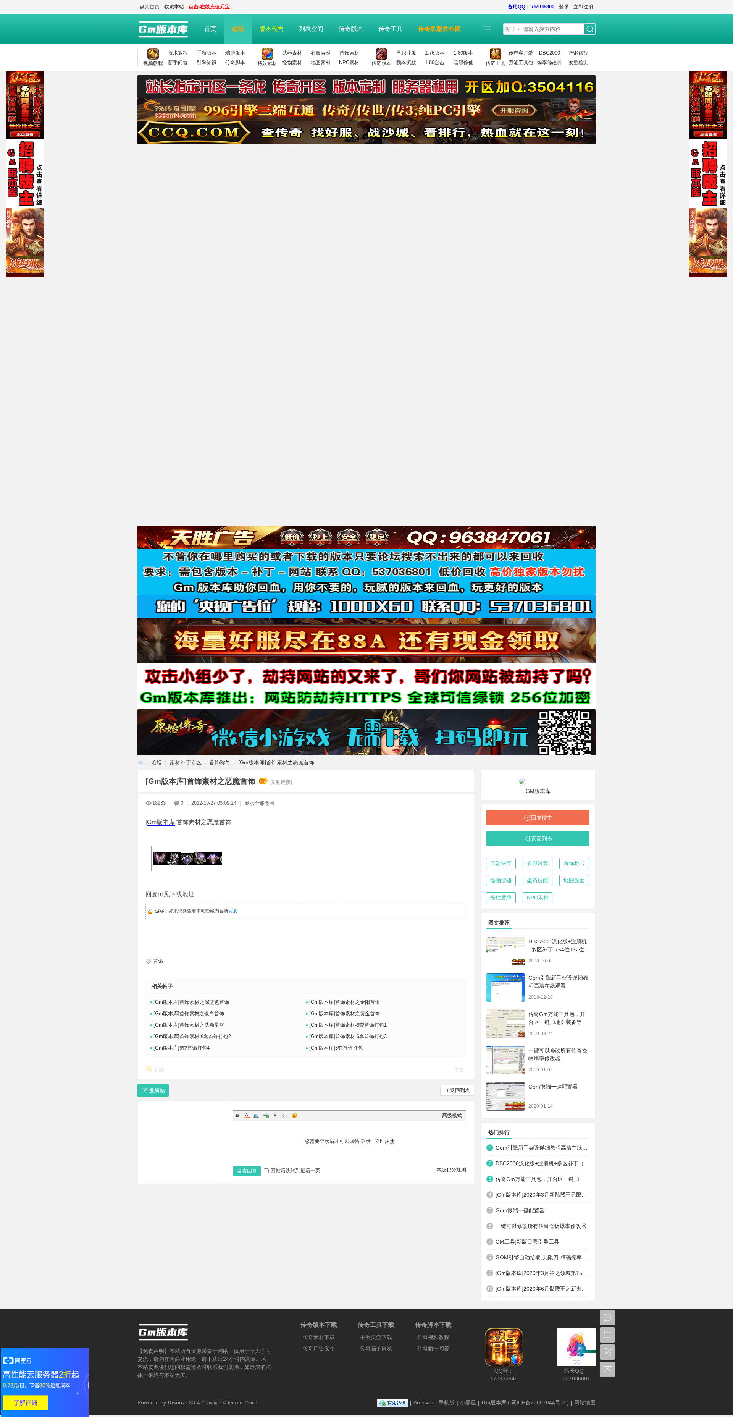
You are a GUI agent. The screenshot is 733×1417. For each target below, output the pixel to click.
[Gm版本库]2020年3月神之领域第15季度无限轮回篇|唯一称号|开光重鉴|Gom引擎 (542, 1273)
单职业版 (406, 53)
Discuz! (177, 1402)
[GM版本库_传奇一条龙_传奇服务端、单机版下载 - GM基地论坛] (167, 29)
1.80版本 (463, 53)
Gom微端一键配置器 (553, 1087)
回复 (232, 911)
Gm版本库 (161, 822)
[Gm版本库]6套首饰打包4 (181, 1048)
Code (285, 1115)
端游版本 (235, 53)
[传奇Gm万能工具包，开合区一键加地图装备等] (505, 1023)
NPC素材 (349, 62)
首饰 (158, 961)
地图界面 (574, 880)
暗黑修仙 (463, 62)
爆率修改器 (549, 62)
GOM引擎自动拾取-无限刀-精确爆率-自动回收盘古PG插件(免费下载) (542, 1257)
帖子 (510, 29)
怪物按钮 (501, 880)
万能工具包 (521, 62)
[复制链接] (280, 782)
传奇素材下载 (319, 1337)
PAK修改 (578, 53)
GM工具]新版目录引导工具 (527, 1242)
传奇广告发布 (319, 1348)
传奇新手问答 (433, 1348)
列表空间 (311, 29)
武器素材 (292, 53)
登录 (564, 7)
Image (256, 1115)
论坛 (238, 29)
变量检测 (578, 62)
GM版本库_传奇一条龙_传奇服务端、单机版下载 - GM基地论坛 (140, 762)
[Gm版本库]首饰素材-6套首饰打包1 (348, 1025)
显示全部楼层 (259, 803)
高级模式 (452, 1115)
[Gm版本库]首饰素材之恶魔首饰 (276, 762)
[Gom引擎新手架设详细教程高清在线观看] (505, 987)
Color (246, 1115)
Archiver (423, 1402)
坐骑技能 (537, 880)
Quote (275, 1115)
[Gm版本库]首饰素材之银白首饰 (188, 1013)
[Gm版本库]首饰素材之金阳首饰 (344, 1002)
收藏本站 (174, 7)
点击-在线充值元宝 (209, 7)
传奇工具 (390, 29)
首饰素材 (349, 53)
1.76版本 (434, 53)
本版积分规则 (451, 1170)
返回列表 (460, 1090)
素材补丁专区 (186, 762)
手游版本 (206, 53)
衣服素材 (321, 53)
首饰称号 (220, 762)
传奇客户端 (521, 53)
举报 (459, 1069)
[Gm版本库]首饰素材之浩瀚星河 (188, 1025)
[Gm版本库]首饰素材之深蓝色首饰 (191, 1002)
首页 (210, 29)
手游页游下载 (376, 1337)
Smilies (294, 1115)
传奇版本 (351, 29)
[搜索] (589, 29)
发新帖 (157, 1090)
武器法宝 (501, 863)
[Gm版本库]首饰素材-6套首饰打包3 (348, 1036)
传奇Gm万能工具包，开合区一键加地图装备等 (542, 1179)
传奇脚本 (235, 62)
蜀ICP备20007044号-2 (538, 1402)
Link (266, 1115)
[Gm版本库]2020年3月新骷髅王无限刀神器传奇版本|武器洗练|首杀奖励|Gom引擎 (542, 1195)
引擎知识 (206, 62)
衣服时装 (537, 863)
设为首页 (150, 7)
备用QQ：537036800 (531, 7)
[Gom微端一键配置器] (505, 1096)
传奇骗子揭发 (376, 1348)
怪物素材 (292, 62)
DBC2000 (549, 53)
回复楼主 (541, 818)
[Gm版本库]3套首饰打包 (336, 1048)
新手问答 (178, 62)
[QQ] (392, 1402)
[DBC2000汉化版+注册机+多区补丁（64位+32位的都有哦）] (505, 951)
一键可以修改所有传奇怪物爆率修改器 (541, 1226)
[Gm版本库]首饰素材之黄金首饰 (344, 1013)
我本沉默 (406, 62)
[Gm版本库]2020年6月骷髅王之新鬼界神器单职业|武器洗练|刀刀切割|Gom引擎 (542, 1289)
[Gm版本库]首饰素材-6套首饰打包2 (192, 1036)
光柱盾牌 (501, 898)
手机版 (447, 1402)
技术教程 (178, 53)
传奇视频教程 (433, 1337)
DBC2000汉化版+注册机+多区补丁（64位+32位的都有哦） (558, 949)
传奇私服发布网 (439, 29)
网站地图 (585, 1402)
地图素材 (321, 62)
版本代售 (271, 29)
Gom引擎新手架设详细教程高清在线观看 (542, 1148)
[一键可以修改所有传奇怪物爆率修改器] (505, 1060)
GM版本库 (538, 791)
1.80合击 (434, 62)
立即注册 (583, 7)
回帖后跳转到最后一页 (295, 1170)
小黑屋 (468, 1402)
